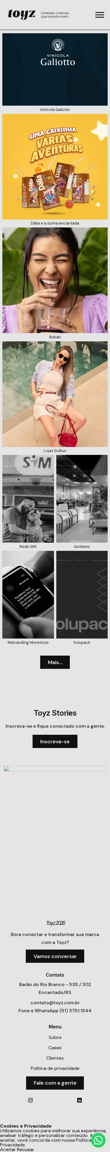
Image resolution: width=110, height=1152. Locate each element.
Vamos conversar (55, 956)
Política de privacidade (55, 1068)
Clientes (55, 1058)
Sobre (55, 1037)
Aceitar (8, 1149)
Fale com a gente (55, 1082)
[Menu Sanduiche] (99, 14)
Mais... (55, 662)
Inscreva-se (55, 741)
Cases (55, 1048)
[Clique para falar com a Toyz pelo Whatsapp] (98, 1140)
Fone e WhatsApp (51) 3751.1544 (55, 1011)
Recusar (25, 1149)
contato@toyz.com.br (55, 1003)
